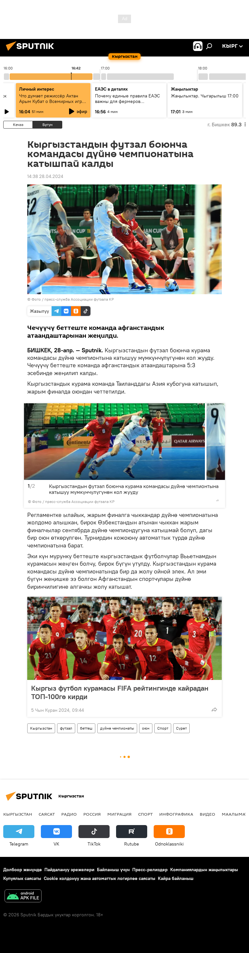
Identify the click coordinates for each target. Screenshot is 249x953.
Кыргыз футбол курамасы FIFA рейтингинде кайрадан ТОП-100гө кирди (119, 692)
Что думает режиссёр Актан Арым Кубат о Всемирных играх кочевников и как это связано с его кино (53, 104)
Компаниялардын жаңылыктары (204, 869)
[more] (217, 500)
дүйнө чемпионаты (117, 728)
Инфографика (176, 814)
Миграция (119, 814)
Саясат (47, 814)
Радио (69, 814)
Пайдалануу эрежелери (69, 869)
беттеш (86, 728)
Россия (92, 814)
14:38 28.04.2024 (45, 176)
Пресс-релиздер (150, 869)
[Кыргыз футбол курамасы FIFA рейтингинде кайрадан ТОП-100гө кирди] (124, 638)
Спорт (162, 728)
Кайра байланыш (176, 878)
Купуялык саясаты (22, 878)
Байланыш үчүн (113, 869)
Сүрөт (181, 728)
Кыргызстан (41, 728)
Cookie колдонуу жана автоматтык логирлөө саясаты (99, 878)
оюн (145, 728)
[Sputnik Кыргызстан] (31, 52)
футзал (66, 728)
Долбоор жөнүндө (22, 869)
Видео (207, 814)
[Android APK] (23, 896)
